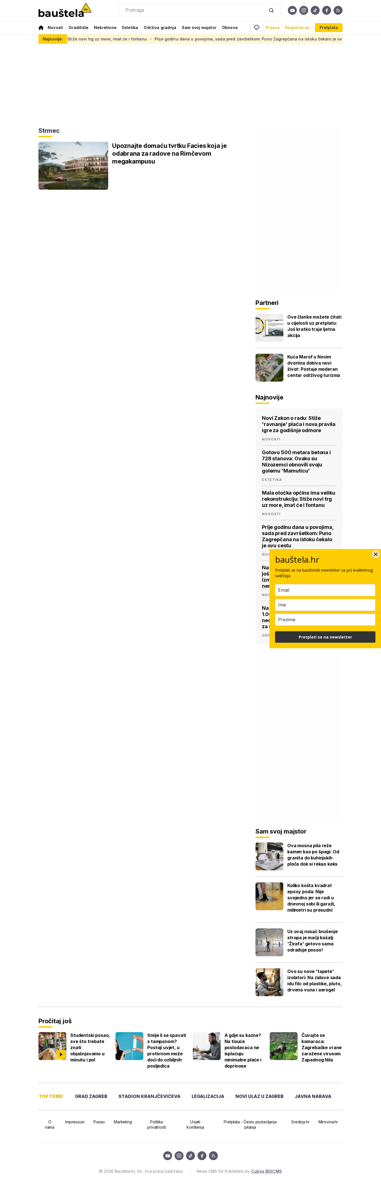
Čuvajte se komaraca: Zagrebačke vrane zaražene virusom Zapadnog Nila (322, 1047)
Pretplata (329, 27)
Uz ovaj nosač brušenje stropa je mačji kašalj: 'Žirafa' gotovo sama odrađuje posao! (312, 941)
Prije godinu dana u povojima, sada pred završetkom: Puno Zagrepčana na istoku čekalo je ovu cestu (235, 39)
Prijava (272, 27)
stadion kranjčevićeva (149, 1096)
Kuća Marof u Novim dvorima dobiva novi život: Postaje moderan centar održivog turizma (313, 366)
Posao (99, 1121)
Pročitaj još (54, 1021)
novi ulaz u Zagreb (259, 1096)
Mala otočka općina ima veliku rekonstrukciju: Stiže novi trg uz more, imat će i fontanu (298, 499)
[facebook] (326, 10)
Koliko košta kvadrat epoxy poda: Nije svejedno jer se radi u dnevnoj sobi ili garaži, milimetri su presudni (311, 898)
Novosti (55, 27)
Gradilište (78, 27)
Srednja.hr (300, 1121)
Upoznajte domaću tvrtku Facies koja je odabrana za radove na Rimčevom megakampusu (169, 153)
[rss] (338, 10)
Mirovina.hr (328, 1121)
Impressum (75, 1121)
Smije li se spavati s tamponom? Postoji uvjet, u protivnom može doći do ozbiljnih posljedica (166, 1050)
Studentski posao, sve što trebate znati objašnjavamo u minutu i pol (90, 1047)
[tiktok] (315, 10)
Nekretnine (105, 27)
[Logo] (64, 10)
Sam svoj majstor (199, 27)
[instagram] (303, 10)
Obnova (230, 27)
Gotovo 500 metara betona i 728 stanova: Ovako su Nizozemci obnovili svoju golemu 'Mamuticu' (296, 461)
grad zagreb (91, 1096)
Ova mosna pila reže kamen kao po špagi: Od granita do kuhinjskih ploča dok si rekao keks (313, 855)
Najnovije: (53, 39)
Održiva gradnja (160, 27)
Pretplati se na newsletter (325, 637)
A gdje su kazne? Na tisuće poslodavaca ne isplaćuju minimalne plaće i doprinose (243, 1050)
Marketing (123, 1121)
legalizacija (208, 1096)
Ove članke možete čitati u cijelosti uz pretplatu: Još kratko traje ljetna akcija (314, 326)
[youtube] (292, 10)
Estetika (130, 27)
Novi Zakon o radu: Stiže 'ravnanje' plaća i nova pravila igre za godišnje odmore (299, 424)
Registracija (297, 27)
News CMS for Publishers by (239, 1171)
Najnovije (269, 397)
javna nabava (313, 1096)
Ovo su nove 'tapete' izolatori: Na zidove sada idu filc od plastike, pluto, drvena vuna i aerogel (314, 981)
